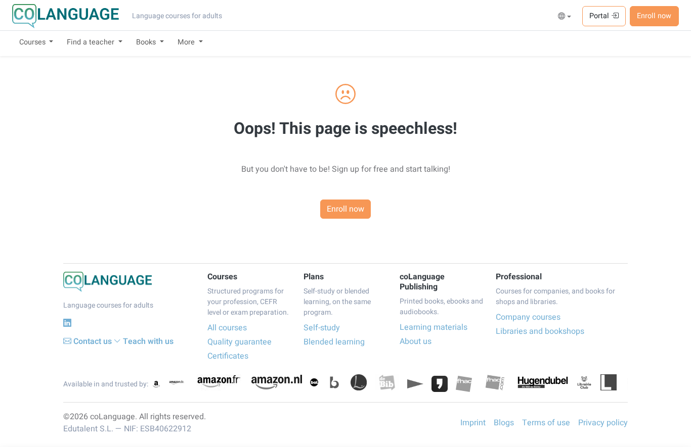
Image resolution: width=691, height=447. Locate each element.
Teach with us (148, 341)
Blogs (504, 423)
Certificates (227, 356)
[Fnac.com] (494, 382)
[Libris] (608, 382)
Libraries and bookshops (540, 331)
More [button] (187, 42)
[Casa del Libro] (359, 382)
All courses (227, 328)
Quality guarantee (239, 342)
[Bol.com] (314, 382)
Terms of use (546, 423)
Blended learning (334, 342)
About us (415, 341)
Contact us (92, 341)
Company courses (528, 317)
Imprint (473, 423)
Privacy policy (603, 423)
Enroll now (654, 16)
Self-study (322, 328)
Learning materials (433, 327)
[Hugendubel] (542, 382)
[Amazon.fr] (218, 382)
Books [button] (147, 42)
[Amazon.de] (176, 382)
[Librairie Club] (584, 382)
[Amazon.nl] (276, 382)
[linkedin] (67, 323)
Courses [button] (33, 42)
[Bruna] (334, 382)
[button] (564, 16)
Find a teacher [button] (91, 42)
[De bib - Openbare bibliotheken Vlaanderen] (387, 382)
